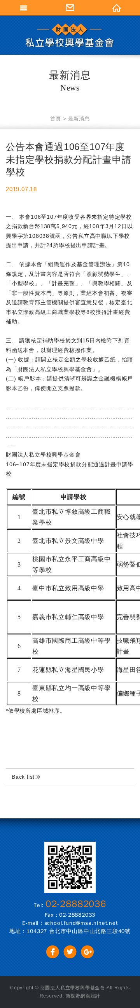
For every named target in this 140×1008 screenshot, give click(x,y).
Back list (24, 777)
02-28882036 (76, 904)
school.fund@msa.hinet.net (81, 923)
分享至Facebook (53, 952)
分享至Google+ (87, 952)
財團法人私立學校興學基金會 (70, 35)
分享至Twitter (70, 952)
